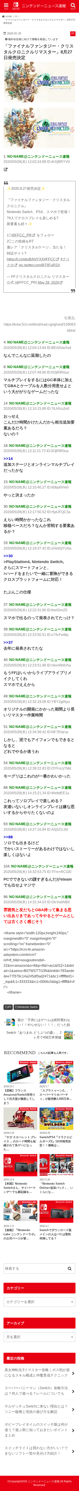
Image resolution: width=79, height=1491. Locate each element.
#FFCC (50, 259)
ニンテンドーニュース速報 (43, 1481)
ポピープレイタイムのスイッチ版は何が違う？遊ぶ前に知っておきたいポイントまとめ (36, 1429)
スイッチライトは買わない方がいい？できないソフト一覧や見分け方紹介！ (36, 1450)
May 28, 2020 (48, 282)
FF (9, 1007)
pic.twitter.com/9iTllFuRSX (39, 265)
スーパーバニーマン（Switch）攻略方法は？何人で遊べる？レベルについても (36, 1390)
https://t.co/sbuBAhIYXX (25, 259)
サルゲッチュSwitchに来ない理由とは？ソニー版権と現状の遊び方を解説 (36, 1409)
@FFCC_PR (21, 235)
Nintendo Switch (28, 1007)
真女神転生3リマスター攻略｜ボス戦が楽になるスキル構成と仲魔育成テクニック (37, 1372)
